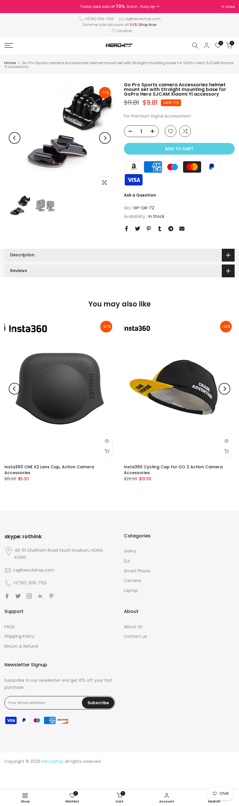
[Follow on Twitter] (18, 596)
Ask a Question (140, 195)
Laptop (131, 590)
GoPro (130, 551)
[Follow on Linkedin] (40, 596)
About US (133, 627)
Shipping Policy (19, 636)
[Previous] (14, 138)
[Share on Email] (181, 228)
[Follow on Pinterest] (51, 596)
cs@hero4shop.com (142, 18)
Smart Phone (137, 571)
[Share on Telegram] (170, 228)
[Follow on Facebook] (7, 596)
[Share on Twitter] (137, 228)
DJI (127, 561)
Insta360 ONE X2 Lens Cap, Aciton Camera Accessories (49, 469)
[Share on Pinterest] (148, 228)
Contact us (135, 636)
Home (10, 63)
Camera (132, 581)
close (12, 6)
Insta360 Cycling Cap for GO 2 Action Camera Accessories (173, 469)
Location (124, 30)
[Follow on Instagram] (29, 596)
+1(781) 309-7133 (99, 18)
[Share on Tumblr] (159, 228)
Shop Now (148, 24)
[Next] (105, 138)
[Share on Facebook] (126, 228)
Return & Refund (21, 646)
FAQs (9, 627)
